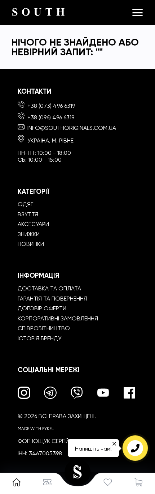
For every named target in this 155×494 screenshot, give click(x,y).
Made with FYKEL (36, 428)
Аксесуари (33, 224)
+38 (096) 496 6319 (50, 117)
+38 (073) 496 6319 (50, 105)
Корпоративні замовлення (58, 318)
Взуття (28, 214)
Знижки (29, 234)
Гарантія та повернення (52, 298)
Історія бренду (39, 338)
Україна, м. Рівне (50, 140)
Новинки (31, 243)
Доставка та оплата (49, 288)
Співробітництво (44, 328)
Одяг (25, 204)
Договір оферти (42, 308)
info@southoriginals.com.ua (71, 127)
